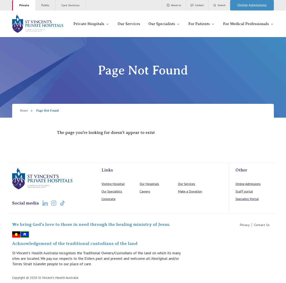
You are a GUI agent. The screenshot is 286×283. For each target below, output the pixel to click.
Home (24, 110)
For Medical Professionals (246, 24)
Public (45, 5)
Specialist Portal (247, 199)
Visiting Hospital (113, 184)
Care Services (70, 5)
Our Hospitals (149, 184)
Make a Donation (190, 191)
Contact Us (262, 225)
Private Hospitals (88, 24)
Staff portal (244, 191)
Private (24, 5)
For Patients (199, 24)
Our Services (129, 24)
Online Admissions (248, 184)
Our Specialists (161, 24)
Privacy (245, 225)
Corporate (109, 199)
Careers (145, 191)
